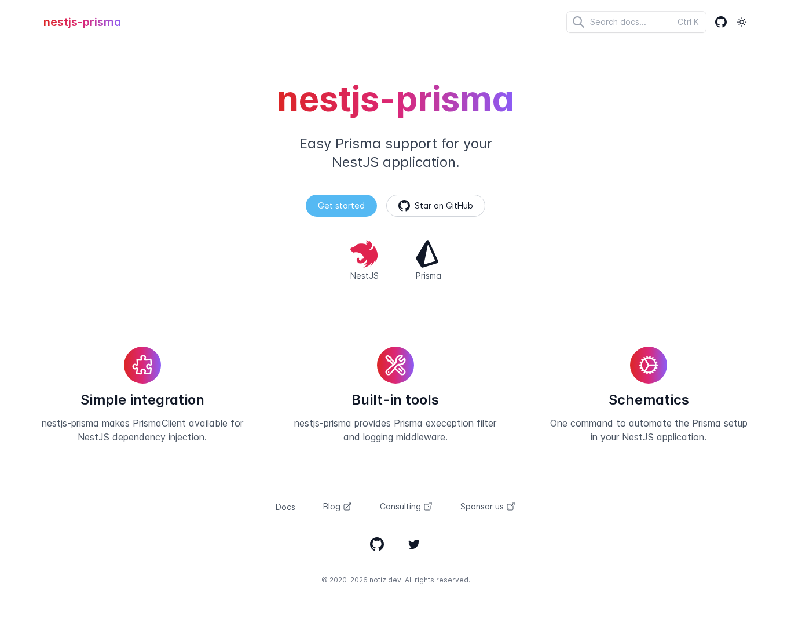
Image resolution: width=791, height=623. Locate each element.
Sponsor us (482, 506)
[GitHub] (721, 22)
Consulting (400, 506)
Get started (341, 205)
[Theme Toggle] (742, 22)
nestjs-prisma (82, 22)
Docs (285, 507)
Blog (331, 506)
